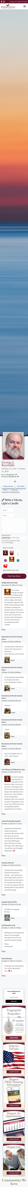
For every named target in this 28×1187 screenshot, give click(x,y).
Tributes (5, 490)
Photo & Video (20, 486)
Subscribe (14, 1001)
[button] (24, 6)
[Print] (14, 481)
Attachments (6, 535)
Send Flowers (14, 490)
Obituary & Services (8, 486)
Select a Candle (8, 548)
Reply (3, 630)
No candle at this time (11, 570)
